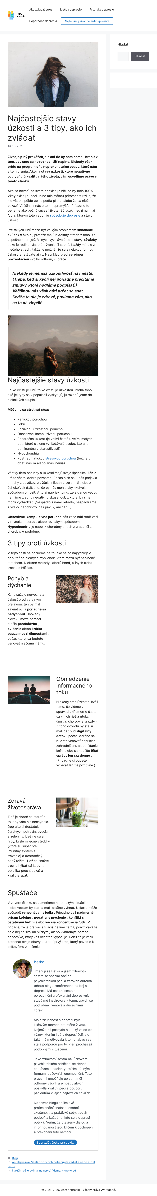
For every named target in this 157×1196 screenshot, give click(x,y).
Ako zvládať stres (40, 9)
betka (39, 962)
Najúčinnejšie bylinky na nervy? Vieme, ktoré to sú (44, 1170)
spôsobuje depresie (65, 215)
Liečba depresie (71, 9)
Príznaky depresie (101, 9)
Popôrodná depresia (43, 21)
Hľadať (123, 44)
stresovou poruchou (60, 458)
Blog (15, 1158)
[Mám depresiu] (16, 15)
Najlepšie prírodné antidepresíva (87, 21)
